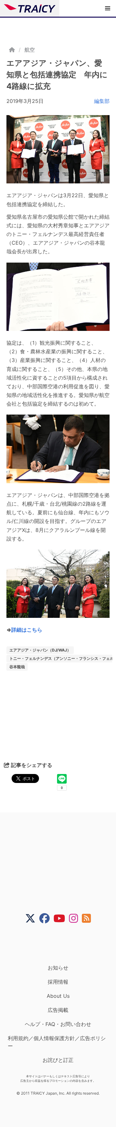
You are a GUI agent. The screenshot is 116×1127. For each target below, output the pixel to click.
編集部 (102, 101)
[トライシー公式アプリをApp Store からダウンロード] (62, 944)
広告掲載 (58, 1010)
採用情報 (58, 982)
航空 (29, 49)
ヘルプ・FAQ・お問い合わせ (58, 1024)
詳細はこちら (26, 630)
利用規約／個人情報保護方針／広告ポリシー (57, 1042)
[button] (107, 8)
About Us (58, 996)
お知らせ (58, 967)
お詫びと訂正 (58, 1060)
